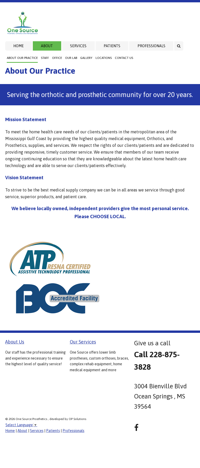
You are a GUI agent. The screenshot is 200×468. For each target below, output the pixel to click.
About (47, 46)
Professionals (151, 46)
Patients (112, 46)
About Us (14, 342)
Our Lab (71, 58)
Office (57, 58)
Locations (104, 58)
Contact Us (124, 58)
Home (18, 46)
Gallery (86, 58)
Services (78, 46)
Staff (45, 58)
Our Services (83, 342)
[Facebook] (136, 428)
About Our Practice (22, 58)
